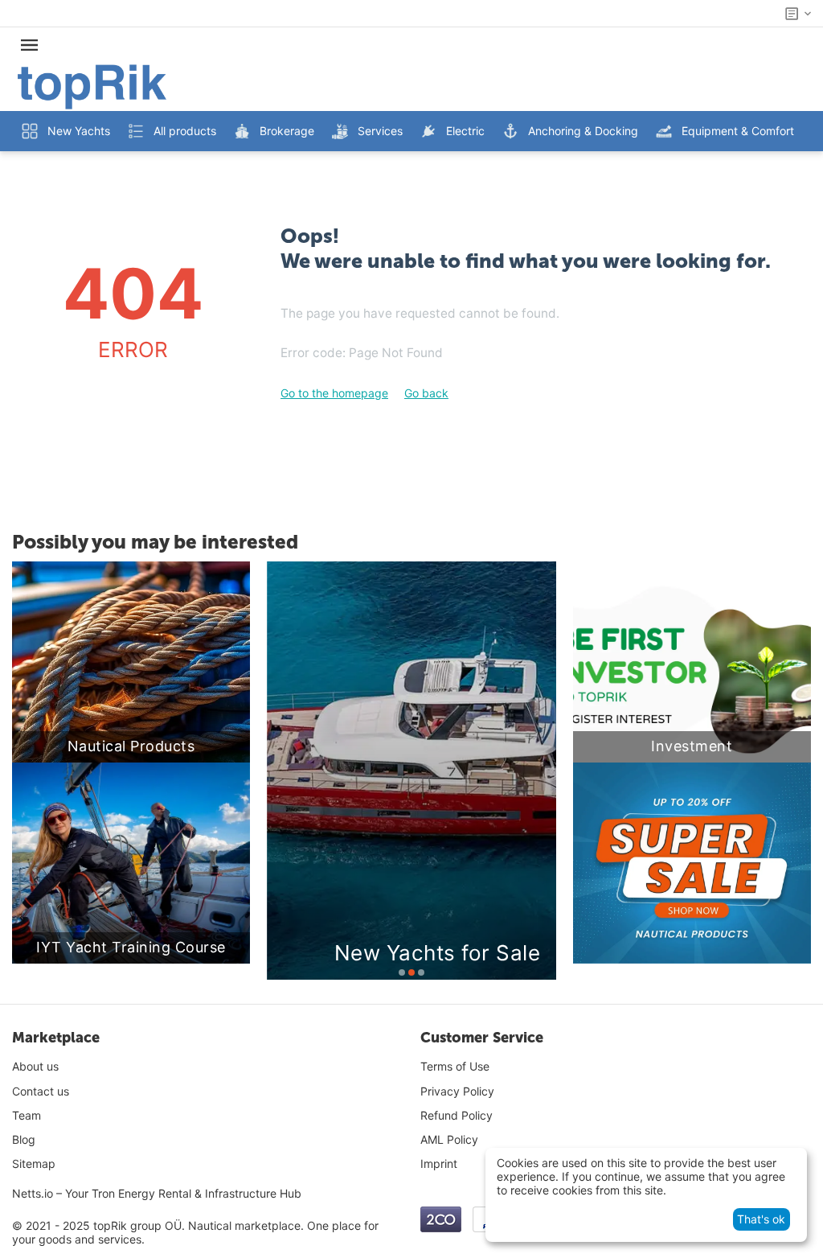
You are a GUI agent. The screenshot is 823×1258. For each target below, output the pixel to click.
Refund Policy (456, 1115)
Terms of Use (454, 1066)
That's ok (761, 1219)
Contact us (40, 1091)
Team (26, 1115)
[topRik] (92, 85)
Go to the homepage (334, 393)
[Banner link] (692, 863)
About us (35, 1066)
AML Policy (449, 1139)
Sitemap (33, 1163)
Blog (23, 1139)
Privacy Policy (457, 1091)
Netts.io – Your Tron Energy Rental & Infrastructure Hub (156, 1193)
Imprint (438, 1163)
